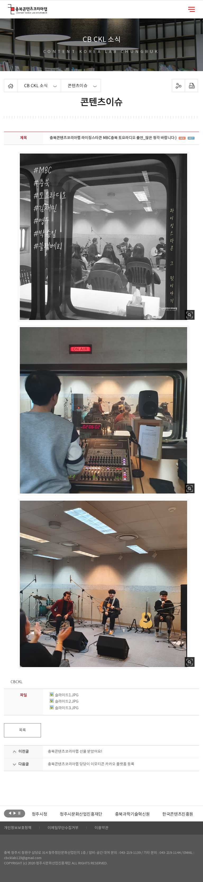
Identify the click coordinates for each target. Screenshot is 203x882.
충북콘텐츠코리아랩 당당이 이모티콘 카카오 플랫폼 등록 (91, 764)
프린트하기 (191, 85)
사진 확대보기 (189, 315)
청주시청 (39, 814)
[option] (39, 814)
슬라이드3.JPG (67, 708)
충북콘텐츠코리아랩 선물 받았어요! (75, 752)
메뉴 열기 (191, 9)
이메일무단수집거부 (63, 828)
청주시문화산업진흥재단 (81, 814)
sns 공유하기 (178, 85)
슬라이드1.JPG (67, 695)
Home (5, 82)
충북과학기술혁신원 (132, 814)
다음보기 (15, 813)
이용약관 (101, 828)
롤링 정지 (19, 813)
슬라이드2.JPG (67, 701)
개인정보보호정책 (17, 828)
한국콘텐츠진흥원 (177, 814)
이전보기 (10, 813)
